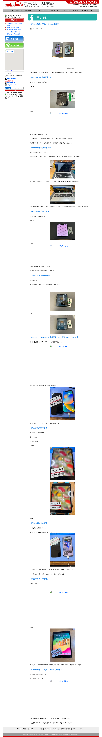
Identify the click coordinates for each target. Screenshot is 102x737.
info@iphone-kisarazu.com (14, 85)
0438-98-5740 (11, 79)
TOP (11, 10)
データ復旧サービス (41, 10)
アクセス (76, 10)
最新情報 (19, 10)
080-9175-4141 (12, 83)
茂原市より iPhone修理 (13, 34)
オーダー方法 (65, 10)
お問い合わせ (87, 10)
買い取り (54, 10)
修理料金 (28, 10)
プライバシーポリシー (79, 729)
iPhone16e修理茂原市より (14, 27)
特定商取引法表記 (66, 729)
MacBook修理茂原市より (15, 29)
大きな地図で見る (9, 70)
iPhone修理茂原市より (13, 32)
